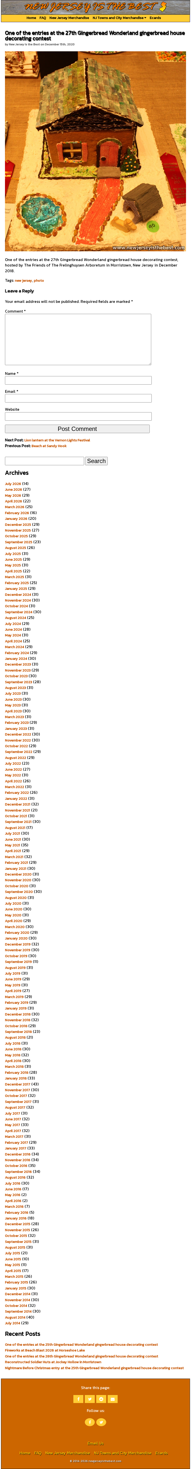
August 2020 (16, 897)
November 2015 (17, 1230)
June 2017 (13, 1119)
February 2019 (16, 1002)
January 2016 (16, 1218)
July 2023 (13, 693)
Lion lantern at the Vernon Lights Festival (57, 440)
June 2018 (13, 1049)
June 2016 (13, 1189)
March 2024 (14, 647)
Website (12, 409)
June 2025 (13, 559)
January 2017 (15, 1148)
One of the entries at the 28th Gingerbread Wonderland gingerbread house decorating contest (81, 1356)
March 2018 (14, 1066)
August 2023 (15, 687)
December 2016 (18, 1154)
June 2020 (13, 909)
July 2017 (12, 1113)
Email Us (95, 1443)
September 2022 (18, 751)
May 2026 (13, 495)
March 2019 (14, 997)
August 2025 (15, 547)
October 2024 (16, 606)
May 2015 (12, 1265)
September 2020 (19, 891)
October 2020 (16, 886)
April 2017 (13, 1131)
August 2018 (15, 1037)
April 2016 (13, 1200)
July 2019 (12, 973)
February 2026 (17, 513)
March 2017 (14, 1136)
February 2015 (16, 1282)
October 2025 (16, 536)
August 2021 (15, 827)
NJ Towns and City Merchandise (118, 17)
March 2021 (14, 857)
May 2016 (12, 1195)
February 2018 (16, 1072)
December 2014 (17, 1294)
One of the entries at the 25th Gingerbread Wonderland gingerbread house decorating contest (81, 1344)
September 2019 (18, 961)
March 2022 (14, 787)
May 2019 (12, 985)
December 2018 (18, 1014)
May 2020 (13, 915)
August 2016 (15, 1177)
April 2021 (13, 851)
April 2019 (13, 991)
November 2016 (17, 1160)
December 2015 (17, 1224)
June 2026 (13, 489)
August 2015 (15, 1247)
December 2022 (18, 734)
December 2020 (18, 874)
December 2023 (18, 664)
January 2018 (16, 1078)
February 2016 (16, 1212)
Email (11, 391)
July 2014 (12, 1323)
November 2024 (18, 600)
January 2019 (16, 1008)
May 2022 (13, 775)
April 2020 (13, 921)
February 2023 (17, 722)
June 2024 (13, 629)
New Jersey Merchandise (69, 17)
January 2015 (15, 1288)
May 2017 (12, 1125)
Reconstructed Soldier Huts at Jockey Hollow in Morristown (53, 1362)
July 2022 (13, 763)
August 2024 (15, 617)
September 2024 (18, 612)
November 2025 (18, 530)
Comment (15, 311)
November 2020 (18, 880)
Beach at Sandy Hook (49, 446)
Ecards (155, 17)
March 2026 (14, 507)
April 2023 (13, 711)
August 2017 (15, 1107)
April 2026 (13, 501)
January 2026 (16, 518)
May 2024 (13, 635)
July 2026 (13, 483)
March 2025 (14, 577)
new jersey (23, 280)
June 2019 (13, 979)
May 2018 (12, 1055)
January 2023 (16, 728)
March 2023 (14, 717)
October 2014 (16, 1305)
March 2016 (14, 1206)
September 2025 (18, 542)
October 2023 (16, 676)
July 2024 (13, 623)
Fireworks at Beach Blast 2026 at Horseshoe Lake (45, 1350)
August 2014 (15, 1317)
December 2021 (17, 804)
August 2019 (15, 967)
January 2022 (16, 798)
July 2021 (12, 833)
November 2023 (18, 670)
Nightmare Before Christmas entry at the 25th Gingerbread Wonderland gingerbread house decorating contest (94, 1368)
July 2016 (12, 1183)
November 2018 (17, 1020)
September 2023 (18, 682)
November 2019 (17, 950)
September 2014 (18, 1311)
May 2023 (13, 705)
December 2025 (18, 524)
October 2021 (16, 816)
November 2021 (17, 810)
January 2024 (16, 658)
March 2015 (14, 1276)
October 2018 (16, 1026)
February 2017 (16, 1142)
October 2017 (16, 1095)
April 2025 (13, 571)
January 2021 (15, 868)
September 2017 (18, 1101)
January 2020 (16, 938)
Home (31, 17)
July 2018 (12, 1043)
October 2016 (16, 1165)
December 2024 (18, 594)
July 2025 (13, 553)
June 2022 (13, 769)
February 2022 (17, 792)
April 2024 (13, 641)
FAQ (43, 17)
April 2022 (13, 781)
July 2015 (12, 1253)
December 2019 (18, 944)
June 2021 (13, 839)
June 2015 (13, 1259)
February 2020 (17, 932)
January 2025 (16, 588)
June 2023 (13, 699)
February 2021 (16, 862)
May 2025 (13, 565)
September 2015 (18, 1241)
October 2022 (16, 746)
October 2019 (16, 956)
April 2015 (13, 1270)
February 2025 (17, 583)
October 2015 (16, 1235)
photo (39, 280)
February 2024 (17, 653)
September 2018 (18, 1031)
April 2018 (13, 1061)
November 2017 (17, 1090)
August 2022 (15, 757)
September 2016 (18, 1171)
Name (12, 373)
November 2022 (18, 740)
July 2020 (13, 903)
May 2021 (12, 845)
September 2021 (18, 821)
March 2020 (15, 927)
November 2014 (17, 1300)
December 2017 (17, 1084)
